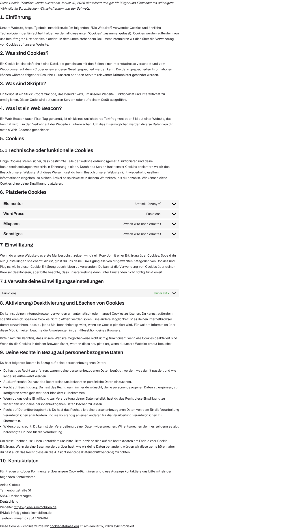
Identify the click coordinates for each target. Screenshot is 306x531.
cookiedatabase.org (64, 526)
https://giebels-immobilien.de (46, 28)
